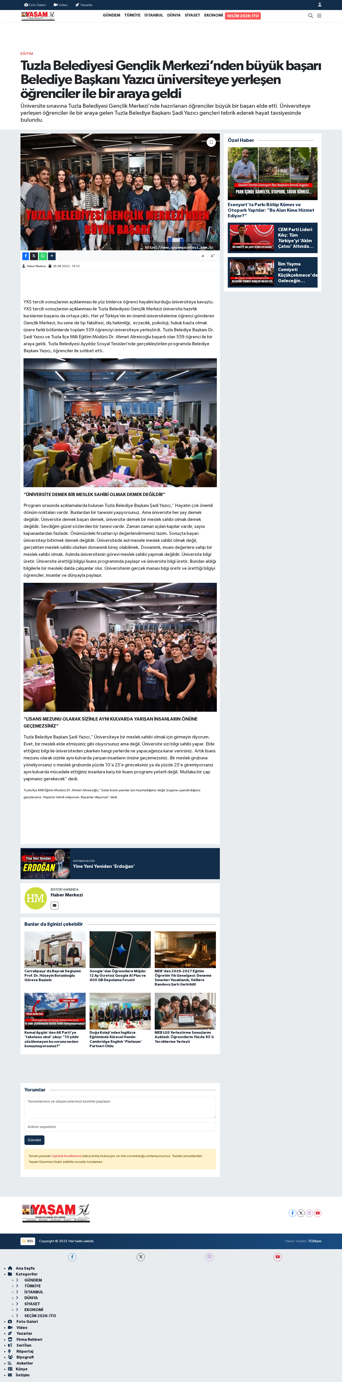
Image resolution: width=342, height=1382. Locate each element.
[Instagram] (309, 1213)
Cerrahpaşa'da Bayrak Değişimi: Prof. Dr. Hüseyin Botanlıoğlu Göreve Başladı (52, 975)
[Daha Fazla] (52, 256)
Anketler (24, 1363)
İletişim (23, 1375)
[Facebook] (292, 1213)
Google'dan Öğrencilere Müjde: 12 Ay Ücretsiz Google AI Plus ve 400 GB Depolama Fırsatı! (118, 975)
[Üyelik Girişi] (318, 5)
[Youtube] (318, 1213)
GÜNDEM (111, 15)
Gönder (34, 1140)
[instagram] (209, 1257)
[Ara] (310, 16)
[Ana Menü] (319, 16)
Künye (21, 1369)
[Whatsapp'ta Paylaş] (43, 256)
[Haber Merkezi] (35, 898)
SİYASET (192, 15)
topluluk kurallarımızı (66, 1156)
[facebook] (72, 1257)
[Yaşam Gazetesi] (37, 16)
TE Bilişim (315, 1241)
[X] (301, 1213)
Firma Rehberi (29, 1340)
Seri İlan (23, 1345)
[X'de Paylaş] (34, 256)
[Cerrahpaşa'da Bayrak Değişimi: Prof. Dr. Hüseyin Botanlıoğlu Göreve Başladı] (55, 950)
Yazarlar (86, 5)
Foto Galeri (37, 5)
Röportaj (24, 1351)
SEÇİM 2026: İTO (243, 16)
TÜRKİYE (132, 15)
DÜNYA (174, 15)
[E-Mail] (54, 905)
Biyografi (25, 1357)
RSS (30, 1241)
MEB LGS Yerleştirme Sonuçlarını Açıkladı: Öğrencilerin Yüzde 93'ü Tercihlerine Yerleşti (184, 1037)
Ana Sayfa (25, 1268)
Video (63, 5)
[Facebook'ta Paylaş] (25, 256)
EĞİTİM (26, 54)
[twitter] (141, 1257)
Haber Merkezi (36, 266)
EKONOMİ (213, 15)
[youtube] (278, 1257)
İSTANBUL (153, 15)
